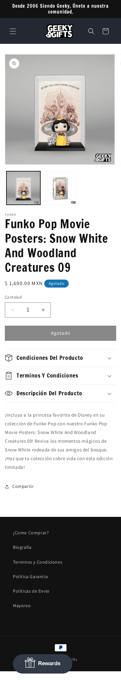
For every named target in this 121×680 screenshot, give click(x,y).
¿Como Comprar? (31, 533)
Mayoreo (22, 605)
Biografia (22, 547)
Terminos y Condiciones (37, 562)
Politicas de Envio (31, 591)
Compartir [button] (23, 486)
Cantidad (13, 297)
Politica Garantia (30, 576)
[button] (13, 31)
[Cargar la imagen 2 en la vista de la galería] (60, 188)
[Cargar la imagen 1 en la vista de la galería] (23, 188)
